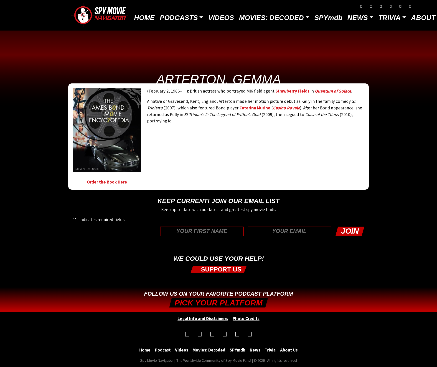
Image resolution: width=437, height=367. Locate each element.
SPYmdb (328, 17)
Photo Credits (246, 318)
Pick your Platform (218, 303)
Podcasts (179, 17)
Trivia (389, 17)
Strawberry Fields (292, 91)
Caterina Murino (254, 108)
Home (144, 17)
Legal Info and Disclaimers (203, 318)
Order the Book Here (107, 182)
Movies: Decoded (271, 17)
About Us (289, 350)
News (357, 17)
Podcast (163, 350)
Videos (221, 17)
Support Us (220, 269)
